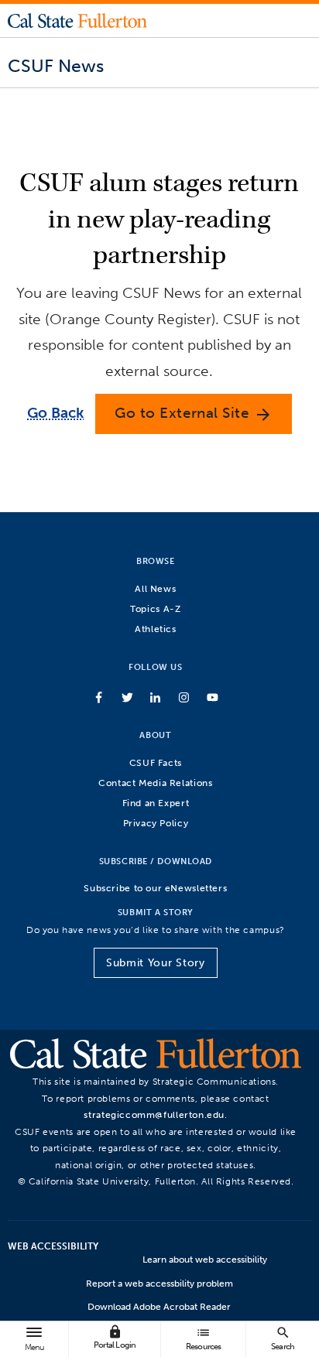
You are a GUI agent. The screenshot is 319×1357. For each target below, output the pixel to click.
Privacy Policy (156, 823)
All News (155, 588)
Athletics (156, 628)
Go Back (55, 413)
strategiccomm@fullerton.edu (154, 1114)
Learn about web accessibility (204, 1259)
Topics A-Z (155, 608)
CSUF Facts (155, 762)
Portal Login (114, 1337)
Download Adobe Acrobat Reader (159, 1306)
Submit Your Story (155, 962)
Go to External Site (194, 413)
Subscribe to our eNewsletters (155, 888)
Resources (203, 1338)
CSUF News (56, 66)
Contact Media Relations (155, 782)
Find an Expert (156, 802)
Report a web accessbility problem (159, 1283)
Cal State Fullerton (77, 20)
